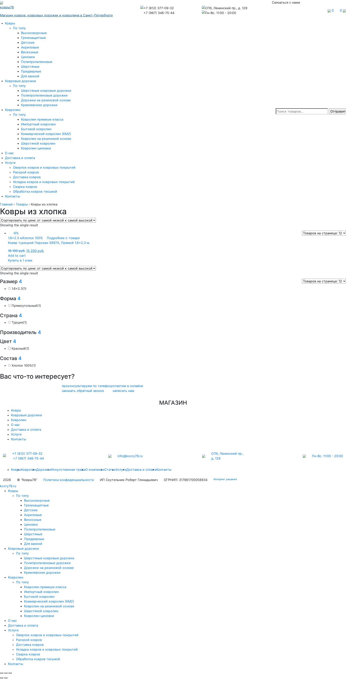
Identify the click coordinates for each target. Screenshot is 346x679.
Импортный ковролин (38, 124)
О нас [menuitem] (12, 621)
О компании (94, 470)
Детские (27, 42)
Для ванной (30, 76)
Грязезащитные (33, 38)
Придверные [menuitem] (34, 539)
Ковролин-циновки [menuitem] (39, 616)
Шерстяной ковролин (38, 143)
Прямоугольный (26, 306)
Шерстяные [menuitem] (33, 534)
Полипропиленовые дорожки (44, 95)
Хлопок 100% (24, 365)
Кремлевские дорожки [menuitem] (42, 572)
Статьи (110, 470)
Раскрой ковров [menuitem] (29, 640)
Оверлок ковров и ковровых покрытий (44, 167)
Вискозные (29, 52)
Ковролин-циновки (36, 148)
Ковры (10, 23)
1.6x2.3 (19, 289)
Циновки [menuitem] (31, 524)
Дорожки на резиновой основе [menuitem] (49, 568)
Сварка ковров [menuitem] (28, 654)
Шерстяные (30, 66)
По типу (19, 28)
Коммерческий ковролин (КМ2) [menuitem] (49, 601)
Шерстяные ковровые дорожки (46, 91)
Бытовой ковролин (36, 129)
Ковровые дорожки (20, 81)
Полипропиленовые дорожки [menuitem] (47, 563)
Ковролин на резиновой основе (46, 139)
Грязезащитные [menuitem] (36, 505)
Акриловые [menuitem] (33, 515)
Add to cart (17, 255)
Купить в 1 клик (20, 260)
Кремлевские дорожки (39, 105)
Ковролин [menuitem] (15, 577)
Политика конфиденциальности (68, 480)
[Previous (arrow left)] (1, 677)
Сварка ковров (25, 187)
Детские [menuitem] (30, 510)
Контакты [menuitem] (15, 664)
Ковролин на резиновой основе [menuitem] (49, 606)
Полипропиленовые (36, 62)
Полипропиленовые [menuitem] (39, 529)
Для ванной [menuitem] (33, 544)
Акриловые (30, 47)
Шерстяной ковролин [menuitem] (41, 611)
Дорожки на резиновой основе (46, 100)
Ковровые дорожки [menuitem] (23, 548)
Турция (19, 322)
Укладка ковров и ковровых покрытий (44, 182)
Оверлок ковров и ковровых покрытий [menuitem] (47, 635)
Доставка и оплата (20, 158)
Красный (20, 348)
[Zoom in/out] (10, 673)
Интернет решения (225, 479)
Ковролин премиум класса (42, 119)
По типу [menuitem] (22, 496)
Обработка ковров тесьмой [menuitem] (38, 659)
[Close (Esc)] (1, 673)
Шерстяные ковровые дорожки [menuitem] (49, 558)
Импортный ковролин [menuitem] (41, 592)
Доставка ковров (27, 177)
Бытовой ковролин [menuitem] (39, 597)
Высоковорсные (34, 33)
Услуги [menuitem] (13, 630)
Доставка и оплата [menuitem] (23, 625)
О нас (9, 153)
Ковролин (12, 110)
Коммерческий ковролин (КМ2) (46, 134)
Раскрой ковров (26, 172)
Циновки (28, 57)
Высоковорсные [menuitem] (37, 500)
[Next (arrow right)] (5, 677)
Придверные (31, 71)
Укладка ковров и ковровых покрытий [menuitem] (47, 649)
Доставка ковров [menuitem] (30, 645)
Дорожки (43, 470)
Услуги (10, 163)
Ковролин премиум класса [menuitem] (45, 587)
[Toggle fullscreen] (5, 673)
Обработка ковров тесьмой (35, 191)
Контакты (12, 196)
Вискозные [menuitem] (32, 520)
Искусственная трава (68, 470)
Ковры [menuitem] (13, 491)
